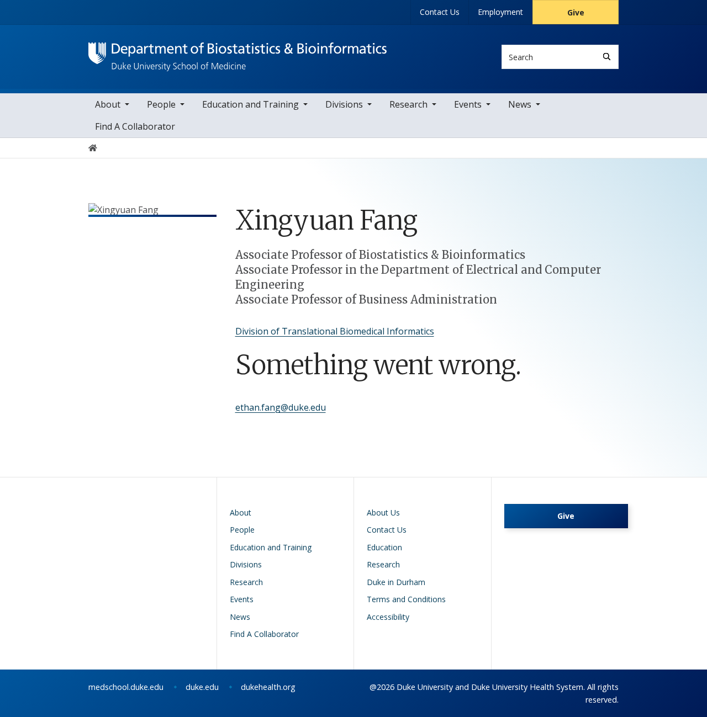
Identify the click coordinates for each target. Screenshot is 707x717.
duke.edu (202, 687)
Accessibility (388, 617)
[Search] (607, 56)
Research (408, 104)
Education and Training (250, 104)
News (519, 104)
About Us (383, 512)
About (107, 104)
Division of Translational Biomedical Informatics (334, 331)
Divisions (344, 104)
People (161, 104)
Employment (500, 12)
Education (384, 547)
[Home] (237, 52)
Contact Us (440, 12)
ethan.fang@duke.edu (280, 407)
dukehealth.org (268, 687)
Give (575, 12)
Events (468, 104)
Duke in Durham (396, 582)
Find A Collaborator (135, 126)
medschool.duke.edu (125, 687)
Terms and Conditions (406, 599)
